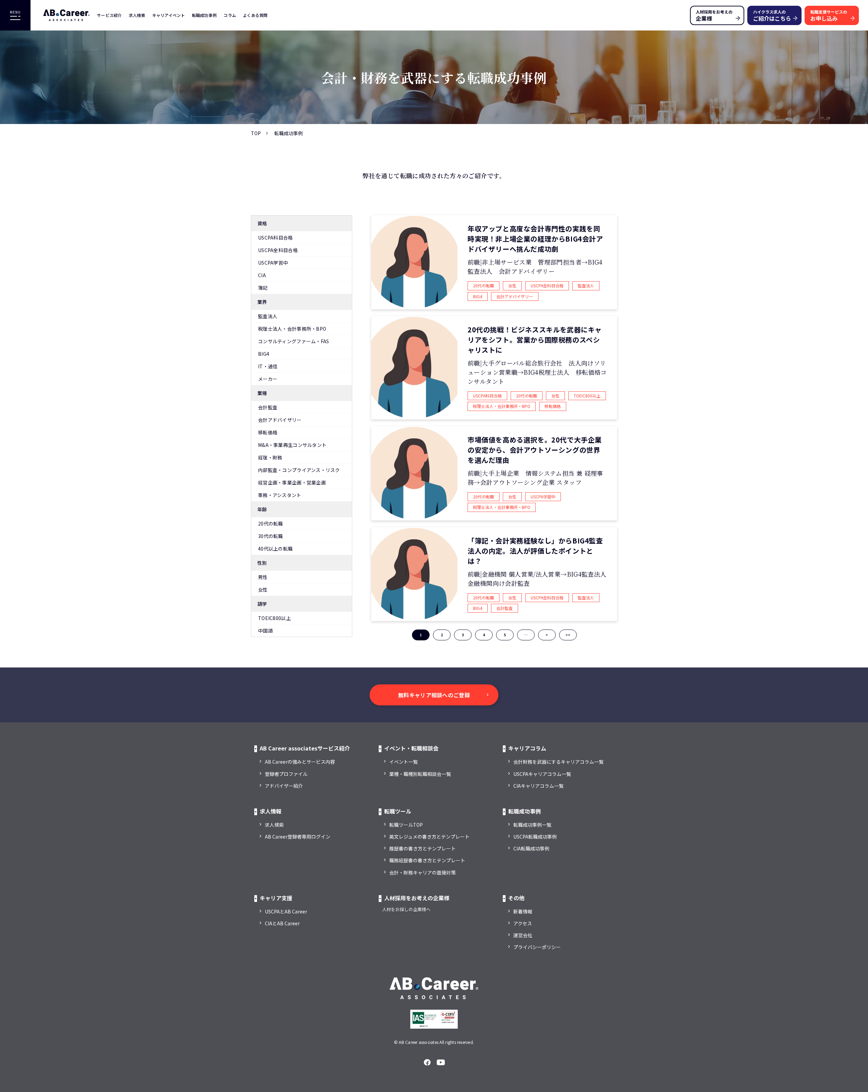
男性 (263, 577)
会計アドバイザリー (280, 419)
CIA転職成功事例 (531, 848)
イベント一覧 (403, 761)
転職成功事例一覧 (532, 824)
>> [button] (568, 634)
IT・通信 (267, 366)
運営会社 (522, 935)
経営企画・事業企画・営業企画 (292, 482)
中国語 (265, 630)
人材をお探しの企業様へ (406, 909)
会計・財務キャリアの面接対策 (422, 872)
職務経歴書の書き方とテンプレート (427, 860)
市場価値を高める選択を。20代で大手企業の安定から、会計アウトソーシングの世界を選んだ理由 (535, 450)
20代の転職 (270, 523)
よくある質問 (255, 15)
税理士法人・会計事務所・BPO (292, 328)
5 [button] (505, 634)
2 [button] (442, 634)
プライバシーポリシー (537, 947)
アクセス (522, 923)
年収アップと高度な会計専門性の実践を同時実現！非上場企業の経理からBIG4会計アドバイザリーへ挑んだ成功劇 (535, 239)
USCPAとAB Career (286, 911)
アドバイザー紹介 (284, 785)
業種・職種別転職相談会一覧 (420, 773)
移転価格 (267, 432)
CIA (262, 275)
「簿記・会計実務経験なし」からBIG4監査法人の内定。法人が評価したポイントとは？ (535, 551)
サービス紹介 (109, 15)
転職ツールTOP (406, 824)
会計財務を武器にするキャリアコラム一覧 (558, 761)
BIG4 (263, 353)
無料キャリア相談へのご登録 (434, 695)
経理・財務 (270, 457)
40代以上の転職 (275, 548)
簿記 (263, 287)
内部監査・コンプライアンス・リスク (299, 470)
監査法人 (267, 316)
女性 (263, 589)
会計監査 (267, 407)
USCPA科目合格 (275, 237)
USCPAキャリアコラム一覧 (542, 773)
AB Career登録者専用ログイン (297, 836)
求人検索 (137, 15)
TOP (256, 133)
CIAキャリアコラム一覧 (538, 785)
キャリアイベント (168, 15)
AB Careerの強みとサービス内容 (300, 761)
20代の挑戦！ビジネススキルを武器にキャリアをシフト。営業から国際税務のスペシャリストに (535, 340)
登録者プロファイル (286, 773)
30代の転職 (270, 536)
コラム (229, 15)
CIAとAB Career (282, 923)
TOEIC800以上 (274, 618)
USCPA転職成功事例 (535, 836)
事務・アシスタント (279, 495)
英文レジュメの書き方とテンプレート (429, 836)
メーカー (267, 378)
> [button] (547, 634)
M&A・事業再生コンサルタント (292, 444)
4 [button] (484, 634)
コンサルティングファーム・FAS (293, 341)
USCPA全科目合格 (278, 250)
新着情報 (522, 911)
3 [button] (463, 634)
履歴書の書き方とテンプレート (422, 848)
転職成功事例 (204, 15)
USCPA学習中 (273, 262)
